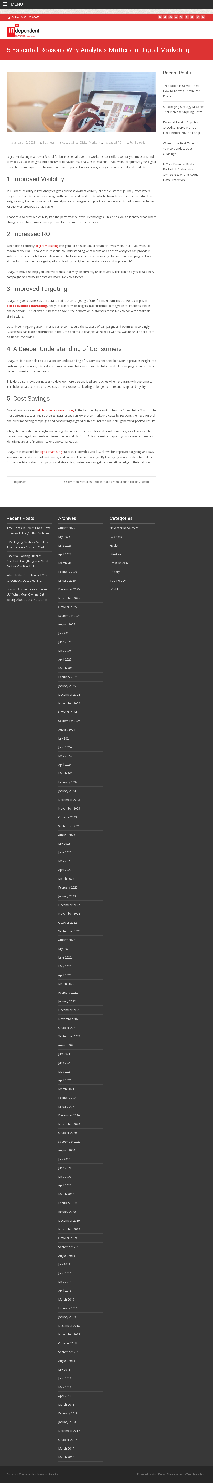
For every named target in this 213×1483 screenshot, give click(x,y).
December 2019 (69, 1220)
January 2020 (67, 1212)
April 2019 (65, 1290)
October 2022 (67, 922)
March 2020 (66, 1194)
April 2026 (65, 554)
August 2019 (66, 1256)
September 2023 (69, 826)
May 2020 (65, 1177)
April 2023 (65, 870)
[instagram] (187, 19)
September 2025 (69, 616)
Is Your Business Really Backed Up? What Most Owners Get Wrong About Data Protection (27, 594)
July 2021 (64, 1054)
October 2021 (67, 1028)
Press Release (119, 563)
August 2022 (66, 940)
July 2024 (64, 738)
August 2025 (66, 624)
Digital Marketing (91, 142)
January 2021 (67, 1107)
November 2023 (69, 808)
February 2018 (68, 1413)
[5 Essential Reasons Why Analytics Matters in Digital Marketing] (81, 102)
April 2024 (65, 765)
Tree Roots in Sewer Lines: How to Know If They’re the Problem (181, 91)
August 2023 (66, 835)
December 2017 (69, 1431)
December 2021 (69, 1010)
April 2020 (65, 1185)
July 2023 (64, 843)
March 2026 (66, 563)
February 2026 (68, 572)
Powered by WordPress (151, 1474)
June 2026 (65, 546)
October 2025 (67, 607)
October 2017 (67, 1440)
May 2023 (65, 861)
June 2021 (65, 1063)
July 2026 (64, 537)
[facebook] (160, 19)
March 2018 (66, 1405)
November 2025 (69, 598)
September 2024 (69, 721)
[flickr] (176, 19)
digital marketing (46, 246)
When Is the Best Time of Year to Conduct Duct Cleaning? (180, 148)
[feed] (181, 19)
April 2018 (65, 1396)
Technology (118, 580)
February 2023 (68, 887)
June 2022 (65, 957)
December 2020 (69, 1115)
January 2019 (67, 1317)
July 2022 (64, 949)
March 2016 (66, 1457)
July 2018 (64, 1369)
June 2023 (65, 852)
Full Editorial (138, 142)
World (114, 589)
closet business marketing (27, 306)
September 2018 (69, 1352)
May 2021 (65, 1071)
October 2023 (67, 817)
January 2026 (67, 580)
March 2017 (66, 1448)
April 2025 (65, 659)
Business (49, 142)
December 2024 (69, 695)
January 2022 (67, 1001)
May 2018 (65, 1387)
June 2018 (65, 1378)
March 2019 (66, 1299)
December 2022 (69, 905)
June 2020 (65, 1168)
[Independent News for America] (19, 29)
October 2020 (67, 1133)
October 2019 (67, 1238)
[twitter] (165, 19)
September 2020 (69, 1141)
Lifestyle (115, 554)
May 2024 (65, 756)
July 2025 (64, 633)
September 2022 (69, 931)
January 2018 (67, 1422)
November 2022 (69, 914)
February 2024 (68, 782)
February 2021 (68, 1098)
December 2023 (69, 800)
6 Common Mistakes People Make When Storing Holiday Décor (108, 482)
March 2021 (66, 1089)
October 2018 (67, 1343)
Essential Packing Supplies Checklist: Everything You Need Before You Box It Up (181, 127)
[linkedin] (203, 19)
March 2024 (66, 773)
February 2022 (68, 992)
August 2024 (66, 729)
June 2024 (65, 747)
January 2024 (67, 791)
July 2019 (64, 1264)
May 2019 (65, 1282)
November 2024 (69, 703)
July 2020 (64, 1159)
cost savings (70, 142)
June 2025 (65, 642)
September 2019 (69, 1247)
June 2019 (65, 1273)
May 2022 (65, 966)
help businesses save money (54, 410)
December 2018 (69, 1326)
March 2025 (66, 668)
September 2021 (69, 1036)
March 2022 (66, 984)
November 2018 (69, 1334)
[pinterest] (198, 19)
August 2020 (66, 1150)
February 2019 (68, 1308)
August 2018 (66, 1361)
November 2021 (69, 1019)
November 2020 (69, 1124)
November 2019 (69, 1229)
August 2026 (66, 528)
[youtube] (170, 19)
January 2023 (67, 896)
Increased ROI (113, 142)
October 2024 (67, 712)
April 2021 (65, 1080)
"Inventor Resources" (124, 528)
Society (115, 572)
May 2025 (65, 651)
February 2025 (68, 677)
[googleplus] (192, 19)
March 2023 (66, 879)
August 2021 (66, 1045)
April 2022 (65, 975)
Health (114, 546)
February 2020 (68, 1203)
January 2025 (67, 686)
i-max (179, 1474)
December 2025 (69, 589)
